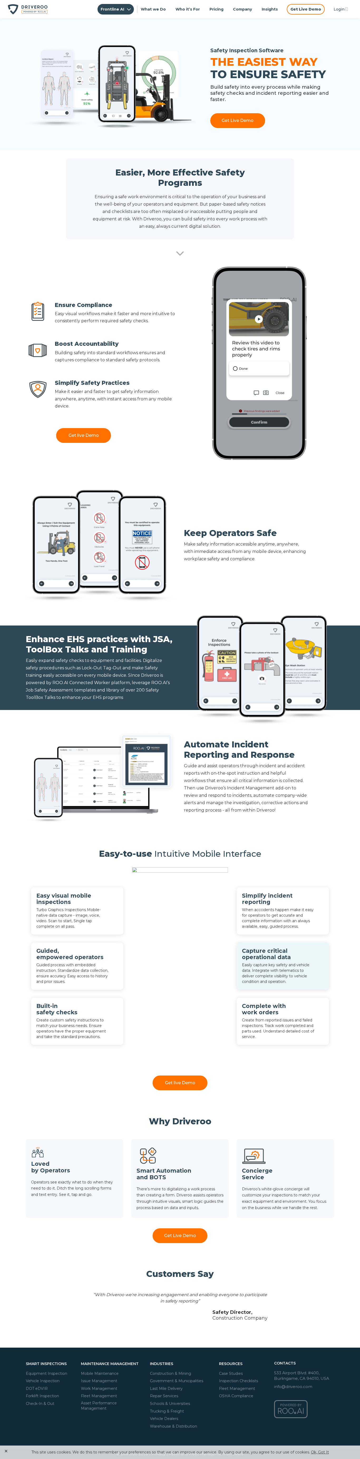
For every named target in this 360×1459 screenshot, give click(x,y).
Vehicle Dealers (164, 1418)
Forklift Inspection (42, 1396)
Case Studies (231, 1373)
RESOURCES (230, 1363)
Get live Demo (84, 435)
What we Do (153, 9)
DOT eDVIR (37, 1388)
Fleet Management (99, 1396)
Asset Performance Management (99, 1406)
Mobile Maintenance (100, 1373)
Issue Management (99, 1381)
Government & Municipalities (176, 1381)
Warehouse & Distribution (173, 1426)
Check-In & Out (40, 1403)
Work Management (99, 1388)
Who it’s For (188, 9)
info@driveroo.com (293, 1386)
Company (242, 9)
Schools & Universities (170, 1403)
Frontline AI (113, 9)
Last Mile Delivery (166, 1388)
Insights (270, 9)
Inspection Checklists (238, 1381)
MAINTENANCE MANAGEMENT (110, 1363)
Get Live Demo (305, 9)
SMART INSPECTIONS (46, 1363)
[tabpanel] (180, 1306)
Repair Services (164, 1396)
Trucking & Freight (167, 1411)
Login (339, 9)
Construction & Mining (170, 1373)
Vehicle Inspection (43, 1381)
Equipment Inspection (46, 1373)
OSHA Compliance (236, 1396)
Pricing (216, 9)
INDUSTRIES (161, 1363)
